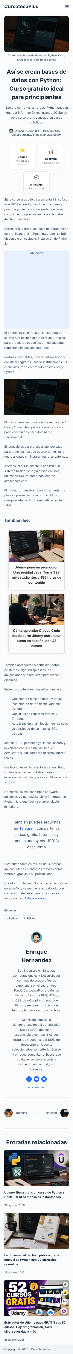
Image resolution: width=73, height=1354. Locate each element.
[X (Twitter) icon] (36, 1079)
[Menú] (67, 6)
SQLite (29, 918)
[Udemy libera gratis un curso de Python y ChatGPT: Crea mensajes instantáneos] (36, 1168)
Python (12, 918)
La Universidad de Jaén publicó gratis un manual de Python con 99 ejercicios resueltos (33, 1259)
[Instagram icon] (44, 1079)
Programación (42, 134)
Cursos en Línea (22, 134)
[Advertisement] (36, 292)
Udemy (57, 134)
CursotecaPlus (21, 6)
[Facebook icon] (29, 1079)
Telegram (27, 828)
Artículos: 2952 (36, 1087)
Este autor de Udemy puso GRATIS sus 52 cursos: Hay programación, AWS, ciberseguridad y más (35, 1327)
